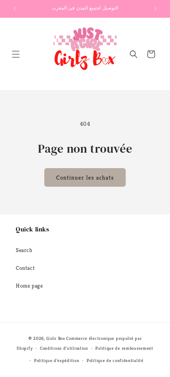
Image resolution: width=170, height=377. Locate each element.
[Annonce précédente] (14, 8)
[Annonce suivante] (155, 8)
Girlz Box (55, 338)
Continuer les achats (85, 177)
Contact (25, 267)
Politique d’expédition (56, 360)
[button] (16, 54)
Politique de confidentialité (115, 360)
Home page (29, 285)
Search (24, 250)
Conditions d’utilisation (64, 348)
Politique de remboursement (124, 348)
